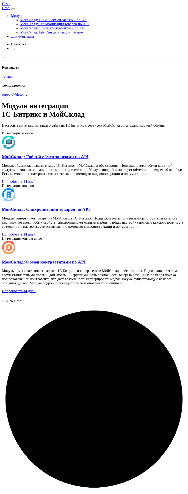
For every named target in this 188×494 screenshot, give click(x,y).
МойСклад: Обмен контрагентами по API (52, 28)
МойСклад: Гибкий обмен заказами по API (53, 20)
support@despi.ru (15, 94)
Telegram (8, 76)
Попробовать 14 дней (19, 181)
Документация (22, 36)
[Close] (13, 9)
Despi (6, 4)
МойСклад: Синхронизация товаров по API (54, 24)
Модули (17, 16)
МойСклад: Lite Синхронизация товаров (52, 32)
